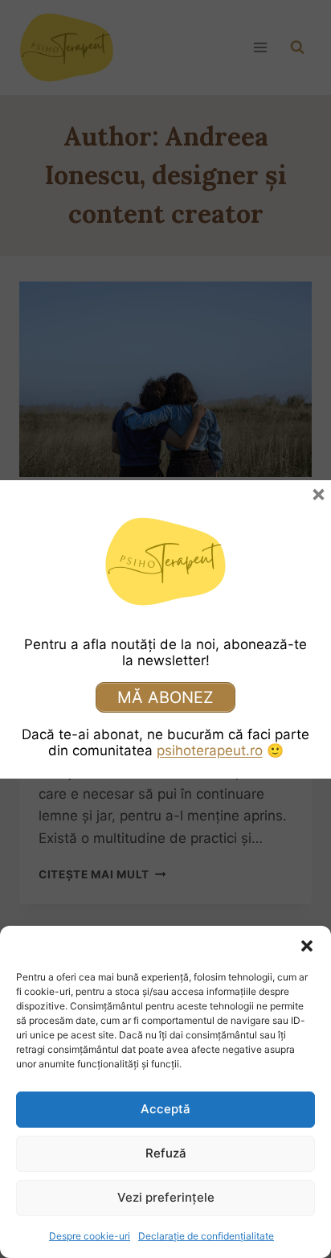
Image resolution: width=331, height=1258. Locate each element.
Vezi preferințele (166, 1197)
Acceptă (165, 1108)
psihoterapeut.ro (210, 750)
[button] (307, 946)
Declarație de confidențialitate (206, 1236)
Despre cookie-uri (89, 1236)
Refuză (165, 1153)
